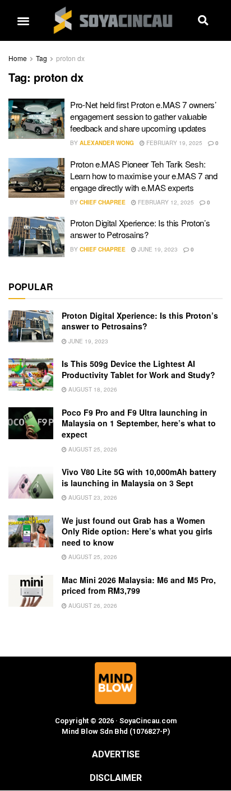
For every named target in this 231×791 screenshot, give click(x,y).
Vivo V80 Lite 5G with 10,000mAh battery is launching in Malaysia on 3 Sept (139, 477)
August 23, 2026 (92, 497)
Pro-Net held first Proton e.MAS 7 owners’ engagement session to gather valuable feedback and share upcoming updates (143, 116)
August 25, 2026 (92, 449)
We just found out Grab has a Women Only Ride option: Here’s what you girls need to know (137, 531)
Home (17, 58)
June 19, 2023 (157, 249)
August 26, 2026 (92, 605)
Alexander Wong (107, 143)
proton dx (70, 58)
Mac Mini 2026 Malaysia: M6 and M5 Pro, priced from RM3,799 (139, 585)
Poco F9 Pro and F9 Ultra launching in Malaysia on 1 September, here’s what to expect (139, 423)
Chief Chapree (103, 202)
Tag (41, 58)
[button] (23, 20)
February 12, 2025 (165, 202)
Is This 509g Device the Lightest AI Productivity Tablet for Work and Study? (138, 369)
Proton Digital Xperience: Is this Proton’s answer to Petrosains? (140, 228)
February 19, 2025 (173, 143)
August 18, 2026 (92, 389)
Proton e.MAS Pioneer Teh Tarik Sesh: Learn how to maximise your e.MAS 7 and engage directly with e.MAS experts (144, 175)
